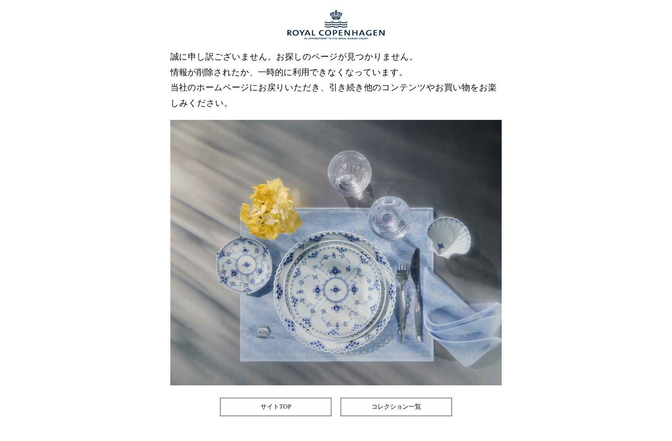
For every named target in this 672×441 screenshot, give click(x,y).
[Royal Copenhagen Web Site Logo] (336, 47)
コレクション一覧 (396, 406)
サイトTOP (276, 406)
